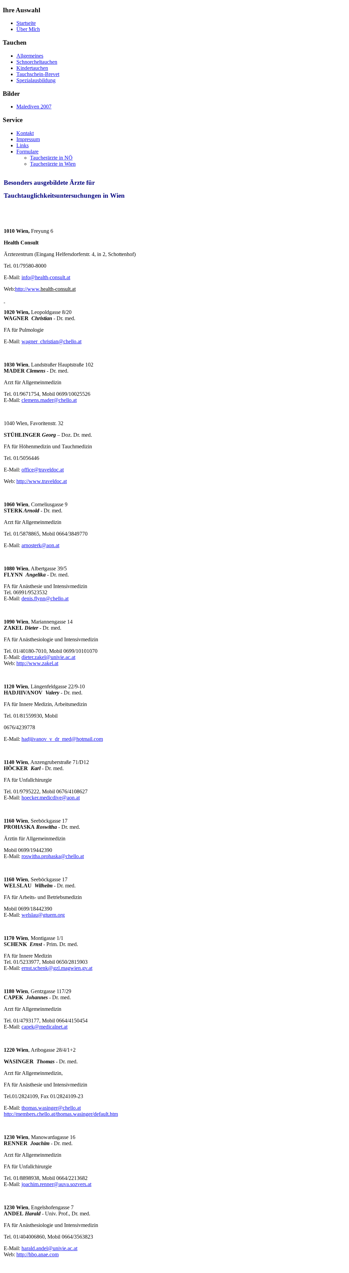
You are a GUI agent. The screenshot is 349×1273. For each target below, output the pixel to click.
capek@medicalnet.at (44, 1027)
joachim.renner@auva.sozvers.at (56, 1184)
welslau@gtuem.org (43, 915)
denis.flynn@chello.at (45, 598)
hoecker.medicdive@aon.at (50, 797)
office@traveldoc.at (42, 470)
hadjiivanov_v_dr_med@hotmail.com (62, 739)
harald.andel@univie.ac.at (49, 1248)
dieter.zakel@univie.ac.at (48, 657)
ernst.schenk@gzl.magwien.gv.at (56, 968)
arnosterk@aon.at (40, 545)
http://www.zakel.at (37, 663)
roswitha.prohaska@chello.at (52, 856)
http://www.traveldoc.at (41, 481)
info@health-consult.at (45, 277)
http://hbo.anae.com (37, 1254)
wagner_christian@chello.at (51, 341)
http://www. (28, 289)
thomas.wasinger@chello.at (51, 1108)
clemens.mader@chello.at (49, 400)
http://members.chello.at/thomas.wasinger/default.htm (61, 1114)
